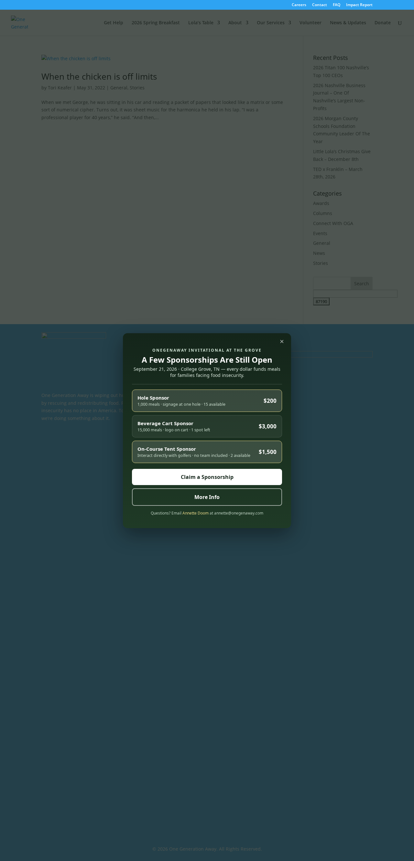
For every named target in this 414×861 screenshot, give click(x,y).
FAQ (336, 5)
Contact (319, 5)
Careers (299, 5)
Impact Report (359, 5)
